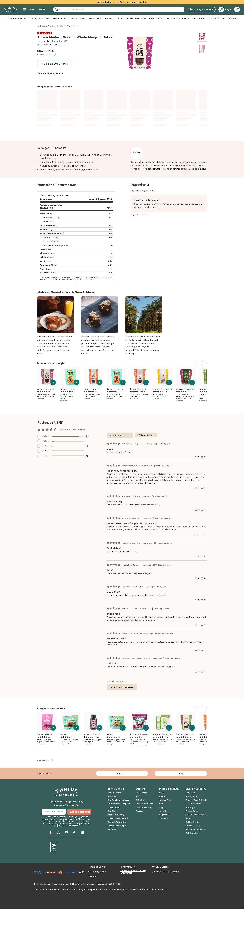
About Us (112, 796)
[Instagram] (58, 832)
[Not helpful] (202, 457)
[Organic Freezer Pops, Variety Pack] (140, 722)
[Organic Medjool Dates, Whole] (70, 377)
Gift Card (190, 793)
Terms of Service (97, 867)
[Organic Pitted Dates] (47, 722)
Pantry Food (192, 796)
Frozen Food (192, 811)
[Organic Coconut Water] (163, 722)
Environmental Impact (119, 804)
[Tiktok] (74, 832)
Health (189, 818)
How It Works (114, 793)
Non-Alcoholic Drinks (136, 18)
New (48, 18)
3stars (46, 446)
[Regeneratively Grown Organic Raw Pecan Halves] (186, 377)
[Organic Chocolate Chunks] (186, 722)
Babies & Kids (155, 18)
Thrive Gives (114, 807)
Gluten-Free (165, 800)
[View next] (204, 363)
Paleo (162, 796)
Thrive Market (43, 41)
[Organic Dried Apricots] (140, 377)
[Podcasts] (82, 832)
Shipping (140, 800)
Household (214, 18)
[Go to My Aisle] (10, 9)
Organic (163, 811)
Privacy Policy (127, 867)
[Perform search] (56, 9)
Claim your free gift (204, 9)
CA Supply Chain (97, 872)
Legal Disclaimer (139, 215)
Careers (139, 811)
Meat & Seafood (60, 18)
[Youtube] (66, 832)
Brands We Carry (116, 815)
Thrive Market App (117, 826)
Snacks (60, 26)
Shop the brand (197, 168)
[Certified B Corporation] (54, 847)
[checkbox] (64, 436)
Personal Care (199, 18)
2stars (46, 451)
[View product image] (157, 53)
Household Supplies (195, 829)
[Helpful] (196, 457)
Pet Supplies (192, 833)
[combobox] (118, 9)
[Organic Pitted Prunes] (93, 377)
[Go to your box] (237, 9)
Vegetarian (164, 815)
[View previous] (196, 363)
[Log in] (221, 9)
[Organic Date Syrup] (93, 722)
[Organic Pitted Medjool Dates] (47, 377)
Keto (161, 793)
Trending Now (36, 18)
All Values (164, 818)
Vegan (162, 807)
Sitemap (92, 876)
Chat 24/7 (122, 773)
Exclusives (232, 18)
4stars (46, 441)
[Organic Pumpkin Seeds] (163, 377)
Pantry (74, 18)
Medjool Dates (132, 350)
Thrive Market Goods (17, 18)
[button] (237, 9)
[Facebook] (51, 832)
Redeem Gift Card (144, 804)
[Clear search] (183, 9)
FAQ (181, 773)
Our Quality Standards (118, 800)
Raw (161, 804)
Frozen (119, 18)
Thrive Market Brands (118, 818)
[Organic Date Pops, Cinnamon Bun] (117, 722)
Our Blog (112, 811)
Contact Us (141, 793)
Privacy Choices (159, 867)
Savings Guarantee (117, 822)
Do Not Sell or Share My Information (133, 871)
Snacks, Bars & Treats (90, 18)
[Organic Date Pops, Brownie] (70, 722)
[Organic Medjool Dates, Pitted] (117, 377)
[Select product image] (202, 37)
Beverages (109, 18)
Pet (223, 18)
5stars (46, 436)
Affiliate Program (144, 807)
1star (45, 456)
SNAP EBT (112, 829)
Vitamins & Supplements (177, 18)
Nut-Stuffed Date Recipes (95, 346)
